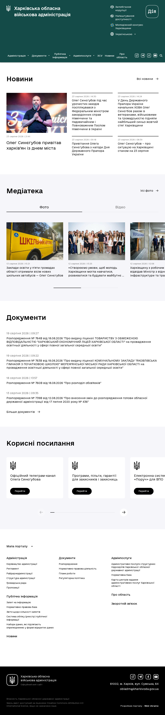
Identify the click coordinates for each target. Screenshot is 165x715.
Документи (67, 558)
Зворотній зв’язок (124, 603)
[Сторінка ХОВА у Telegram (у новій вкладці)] (143, 56)
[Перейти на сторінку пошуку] (161, 56)
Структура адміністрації (20, 578)
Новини (109, 55)
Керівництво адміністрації (21, 564)
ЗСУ (99, 55)
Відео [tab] (120, 207)
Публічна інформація (22, 596)
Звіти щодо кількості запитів (23, 612)
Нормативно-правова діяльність (78, 568)
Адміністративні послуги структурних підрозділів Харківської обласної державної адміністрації (133, 567)
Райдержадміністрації (19, 573)
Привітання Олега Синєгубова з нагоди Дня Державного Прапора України (91, 149)
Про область (121, 56)
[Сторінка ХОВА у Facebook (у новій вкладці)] (149, 56)
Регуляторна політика (72, 578)
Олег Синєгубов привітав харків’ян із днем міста (33, 145)
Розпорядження (68, 564)
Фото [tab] (44, 207)
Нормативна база (121, 575)
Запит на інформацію (18, 602)
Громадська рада (16, 583)
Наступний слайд (124, 512)
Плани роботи (67, 573)
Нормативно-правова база (21, 607)
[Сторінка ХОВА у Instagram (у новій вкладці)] (137, 56)
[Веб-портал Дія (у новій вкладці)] (152, 10)
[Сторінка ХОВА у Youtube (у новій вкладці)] (155, 56)
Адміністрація (16, 558)
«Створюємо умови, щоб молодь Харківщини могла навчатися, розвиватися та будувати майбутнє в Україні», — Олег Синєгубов (96, 271)
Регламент (12, 568)
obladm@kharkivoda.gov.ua (139, 688)
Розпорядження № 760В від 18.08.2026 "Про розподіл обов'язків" (53, 382)
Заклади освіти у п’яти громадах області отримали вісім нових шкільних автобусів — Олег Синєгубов (34, 271)
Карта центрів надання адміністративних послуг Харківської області (133, 582)
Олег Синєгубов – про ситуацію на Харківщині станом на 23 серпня (135, 147)
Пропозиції (12, 587)
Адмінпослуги (121, 558)
